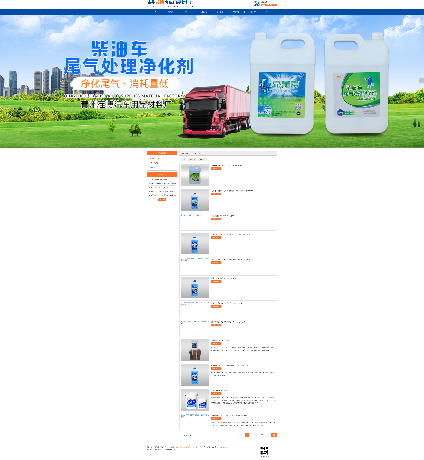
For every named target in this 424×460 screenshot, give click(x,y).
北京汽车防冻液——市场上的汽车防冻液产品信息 (162, 195)
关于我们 (171, 12)
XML (155, 449)
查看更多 (162, 200)
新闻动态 (204, 12)
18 (262, 435)
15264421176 (223, 447)
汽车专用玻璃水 (154, 163)
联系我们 (236, 12)
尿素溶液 (152, 167)
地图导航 (269, 12)
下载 (199, 153)
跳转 (274, 435)
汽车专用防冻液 (154, 158)
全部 (183, 159)
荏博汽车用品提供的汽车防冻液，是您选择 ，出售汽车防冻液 (162, 187)
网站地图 (149, 449)
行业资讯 (220, 12)
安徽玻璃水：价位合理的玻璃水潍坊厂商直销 (162, 183)
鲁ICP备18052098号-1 (168, 449)
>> (258, 435)
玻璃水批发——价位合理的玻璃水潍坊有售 (161, 191)
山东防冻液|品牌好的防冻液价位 (158, 179)
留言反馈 (253, 12)
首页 (155, 12)
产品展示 (188, 12)
